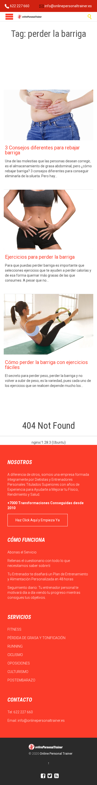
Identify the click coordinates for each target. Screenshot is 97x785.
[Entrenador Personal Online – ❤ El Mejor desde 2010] (29, 16)
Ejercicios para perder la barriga (40, 257)
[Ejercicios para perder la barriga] (48, 219)
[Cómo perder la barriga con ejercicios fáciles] (48, 324)
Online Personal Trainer (56, 753)
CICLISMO (15, 655)
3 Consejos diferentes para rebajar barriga (42, 150)
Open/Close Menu (9, 16)
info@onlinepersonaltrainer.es (68, 6)
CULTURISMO (18, 672)
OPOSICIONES (19, 663)
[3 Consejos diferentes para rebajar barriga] (48, 115)
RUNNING (15, 646)
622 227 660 (19, 6)
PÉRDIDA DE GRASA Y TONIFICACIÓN (36, 638)
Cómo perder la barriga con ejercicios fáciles (46, 364)
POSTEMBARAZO (21, 680)
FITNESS (14, 629)
